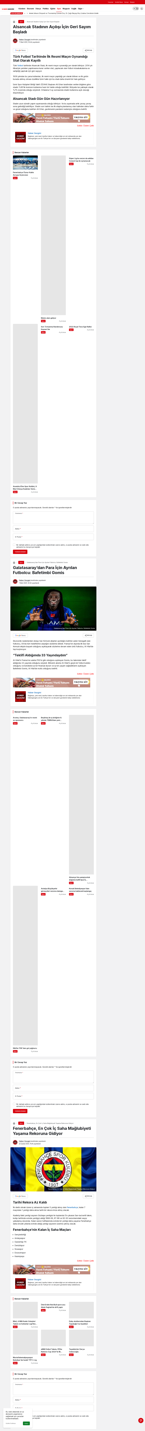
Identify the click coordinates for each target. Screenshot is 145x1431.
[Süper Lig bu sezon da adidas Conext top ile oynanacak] (81, 238)
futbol (20, 65)
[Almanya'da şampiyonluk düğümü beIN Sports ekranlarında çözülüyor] (81, 799)
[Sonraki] (27, 13)
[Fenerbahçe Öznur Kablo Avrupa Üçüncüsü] (25, 238)
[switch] (136, 8)
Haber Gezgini (24, 40)
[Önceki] (24, 13)
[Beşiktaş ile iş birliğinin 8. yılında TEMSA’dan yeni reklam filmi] (53, 799)
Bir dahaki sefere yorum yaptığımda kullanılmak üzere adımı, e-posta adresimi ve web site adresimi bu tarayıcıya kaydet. (52, 546)
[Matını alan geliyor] (53, 238)
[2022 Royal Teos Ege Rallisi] (81, 408)
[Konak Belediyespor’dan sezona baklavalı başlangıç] (81, 969)
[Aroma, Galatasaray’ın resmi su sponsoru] (25, 799)
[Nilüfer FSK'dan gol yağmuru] (25, 969)
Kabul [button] (26, 1423)
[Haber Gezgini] (8, 9)
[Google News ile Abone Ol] (20, 50)
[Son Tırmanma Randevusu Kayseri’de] (53, 408)
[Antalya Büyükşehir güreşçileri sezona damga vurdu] (53, 969)
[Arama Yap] (141, 8)
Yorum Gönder (20, 552)
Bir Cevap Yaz (21, 503)
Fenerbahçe (72, 1207)
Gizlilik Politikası (11, 1423)
